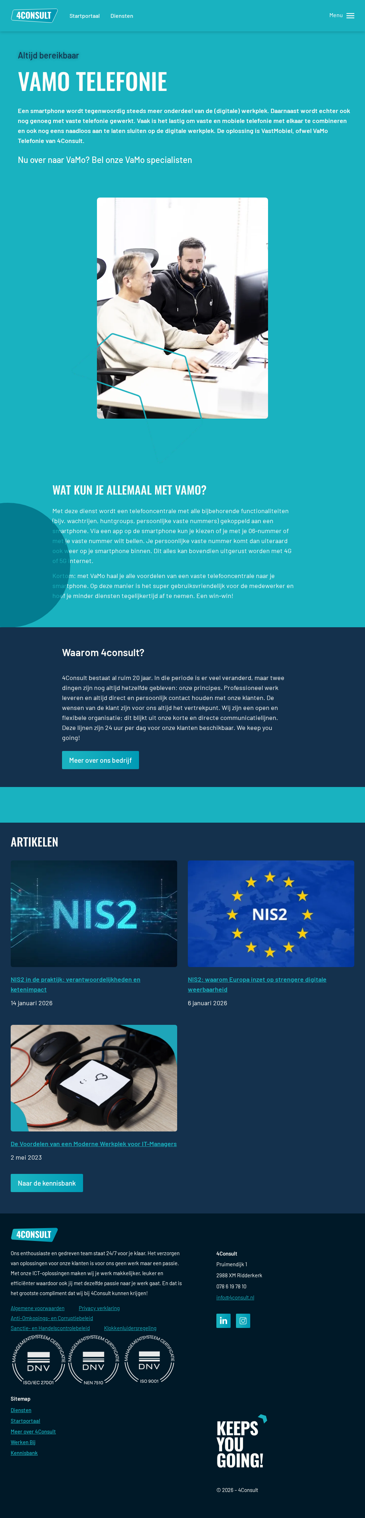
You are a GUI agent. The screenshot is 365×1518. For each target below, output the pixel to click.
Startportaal (85, 15)
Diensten (121, 15)
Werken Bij (23, 1442)
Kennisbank (24, 1453)
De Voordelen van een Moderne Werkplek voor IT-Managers (94, 1144)
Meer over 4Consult (33, 1431)
